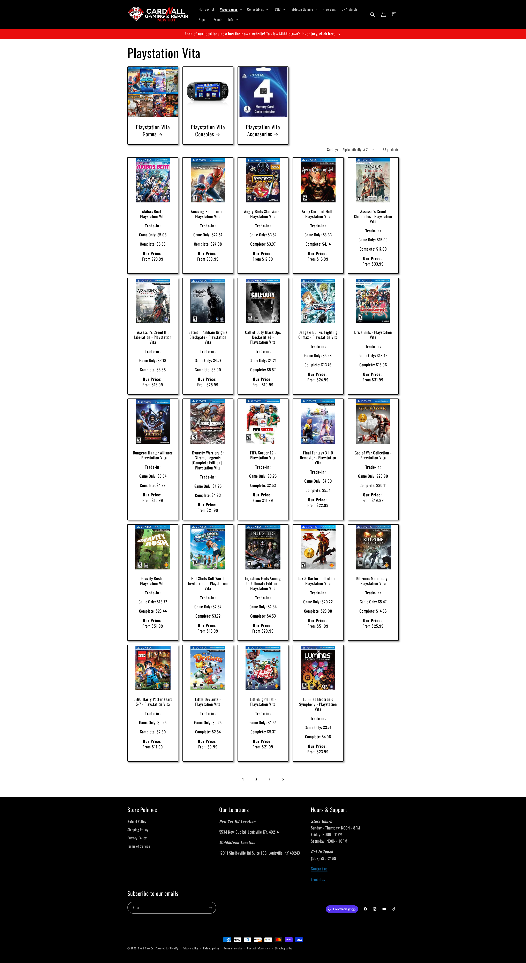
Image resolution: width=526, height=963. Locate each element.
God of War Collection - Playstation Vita (373, 455)
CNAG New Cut (146, 948)
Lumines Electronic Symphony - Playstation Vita (318, 704)
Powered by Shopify (167, 948)
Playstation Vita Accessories (263, 130)
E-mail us (318, 879)
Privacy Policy (137, 837)
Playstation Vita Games (153, 130)
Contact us (319, 869)
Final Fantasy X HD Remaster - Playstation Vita (318, 457)
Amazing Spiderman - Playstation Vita (208, 214)
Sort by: (332, 149)
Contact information (258, 948)
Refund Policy (136, 821)
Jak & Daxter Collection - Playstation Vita (318, 581)
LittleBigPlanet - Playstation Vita (263, 702)
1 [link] (243, 779)
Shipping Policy (138, 829)
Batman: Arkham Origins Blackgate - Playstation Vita (207, 337)
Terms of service (233, 948)
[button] (230, 9)
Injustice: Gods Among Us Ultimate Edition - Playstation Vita (263, 583)
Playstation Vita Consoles (208, 130)
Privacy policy (190, 948)
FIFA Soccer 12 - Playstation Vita (263, 455)
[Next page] (283, 779)
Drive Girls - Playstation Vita (373, 335)
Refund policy (211, 948)
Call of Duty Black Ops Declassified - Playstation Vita (263, 337)
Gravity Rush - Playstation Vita (152, 581)
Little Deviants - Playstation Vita (208, 702)
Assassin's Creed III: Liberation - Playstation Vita (153, 337)
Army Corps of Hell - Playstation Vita (318, 214)
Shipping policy (284, 948)
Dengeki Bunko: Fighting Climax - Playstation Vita (318, 335)
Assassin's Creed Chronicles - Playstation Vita (373, 216)
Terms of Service (138, 846)
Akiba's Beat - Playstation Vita (152, 214)
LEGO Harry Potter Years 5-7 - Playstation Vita (153, 702)
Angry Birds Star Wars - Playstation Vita (263, 214)
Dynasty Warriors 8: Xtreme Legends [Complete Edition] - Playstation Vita (208, 460)
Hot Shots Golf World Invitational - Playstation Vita (208, 583)
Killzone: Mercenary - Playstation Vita (373, 581)
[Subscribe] (210, 908)
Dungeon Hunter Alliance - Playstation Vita (153, 455)
